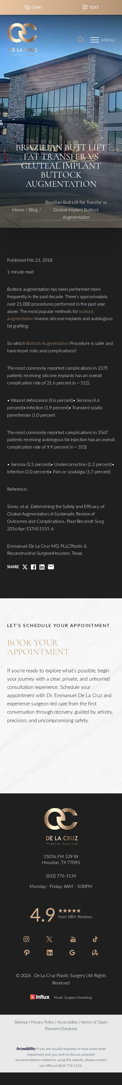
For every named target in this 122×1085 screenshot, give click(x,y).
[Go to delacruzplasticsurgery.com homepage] (34, 40)
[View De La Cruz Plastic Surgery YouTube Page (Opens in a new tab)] (73, 940)
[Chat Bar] (61, 9)
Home (18, 209)
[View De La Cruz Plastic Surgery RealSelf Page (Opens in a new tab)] (95, 953)
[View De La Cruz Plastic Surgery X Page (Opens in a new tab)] (50, 940)
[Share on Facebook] (33, 567)
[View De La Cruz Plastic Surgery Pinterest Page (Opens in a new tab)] (26, 953)
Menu (108, 40)
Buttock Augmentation (47, 343)
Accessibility (67, 1022)
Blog (33, 209)
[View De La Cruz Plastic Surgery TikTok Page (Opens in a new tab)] (95, 940)
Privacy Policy (42, 1022)
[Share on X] (25, 567)
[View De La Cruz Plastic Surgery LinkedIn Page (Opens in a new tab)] (49, 953)
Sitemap (21, 1022)
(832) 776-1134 (70, 1065)
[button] (95, 39)
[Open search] (80, 40)
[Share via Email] (51, 567)
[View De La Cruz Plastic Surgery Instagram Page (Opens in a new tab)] (26, 940)
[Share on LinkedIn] (42, 567)
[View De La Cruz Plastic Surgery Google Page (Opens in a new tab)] (72, 953)
